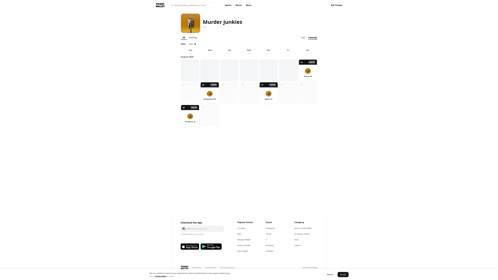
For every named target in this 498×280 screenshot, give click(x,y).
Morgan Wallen (244, 239)
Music (239, 5)
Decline (330, 274)
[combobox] (185, 228)
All (184, 37)
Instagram (270, 228)
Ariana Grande (243, 245)
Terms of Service (210, 268)
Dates (191, 44)
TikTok (268, 234)
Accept (343, 274)
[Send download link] (220, 229)
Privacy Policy (196, 268)
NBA (239, 234)
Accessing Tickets (301, 234)
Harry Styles (242, 251)
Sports (228, 5)
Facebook (270, 245)
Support (297, 245)
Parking (193, 37)
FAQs (296, 239)
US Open (241, 228)
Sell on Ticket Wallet (303, 228)
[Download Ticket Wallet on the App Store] (190, 246)
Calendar (312, 37)
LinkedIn (269, 251)
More (248, 5)
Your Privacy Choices (227, 268)
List (303, 37)
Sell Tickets (336, 5)
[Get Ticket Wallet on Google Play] (211, 246)
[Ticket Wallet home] (185, 268)
